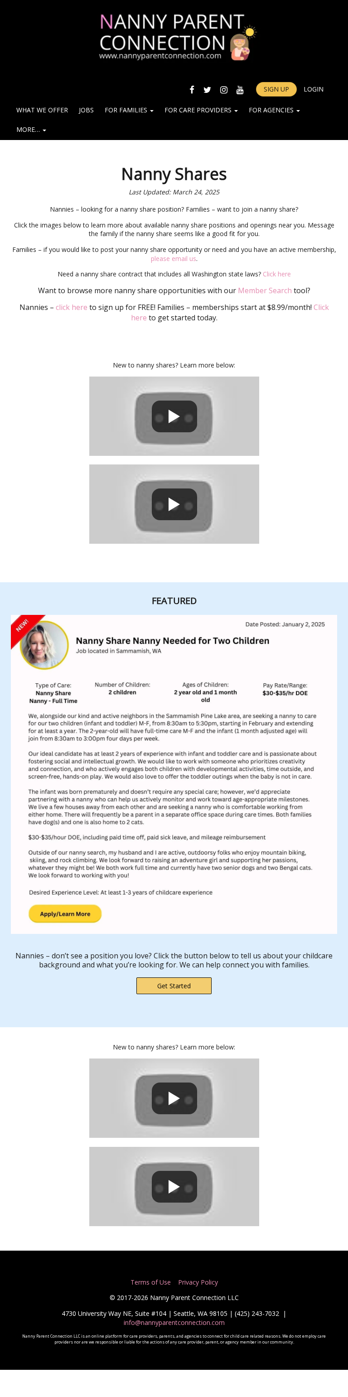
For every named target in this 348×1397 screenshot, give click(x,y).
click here (71, 307)
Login (314, 89)
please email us (173, 258)
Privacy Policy (197, 1282)
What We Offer (42, 110)
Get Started (174, 985)
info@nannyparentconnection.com (174, 1322)
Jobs (86, 110)
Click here (277, 274)
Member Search (265, 290)
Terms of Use (150, 1282)
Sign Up (276, 89)
